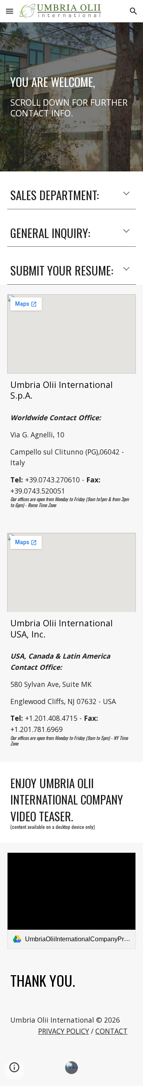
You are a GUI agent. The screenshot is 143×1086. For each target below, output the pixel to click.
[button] (9, 11)
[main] (71, 97)
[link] (71, 900)
